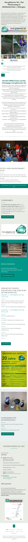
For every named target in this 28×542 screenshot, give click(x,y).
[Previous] (22, 52)
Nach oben (14, 526)
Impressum (5, 536)
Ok (3, 75)
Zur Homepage (6, 343)
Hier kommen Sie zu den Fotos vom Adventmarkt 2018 (14, 186)
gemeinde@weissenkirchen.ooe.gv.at (13, 473)
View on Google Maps (7, 478)
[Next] (24, 52)
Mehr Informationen (5, 72)
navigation (2, 60)
